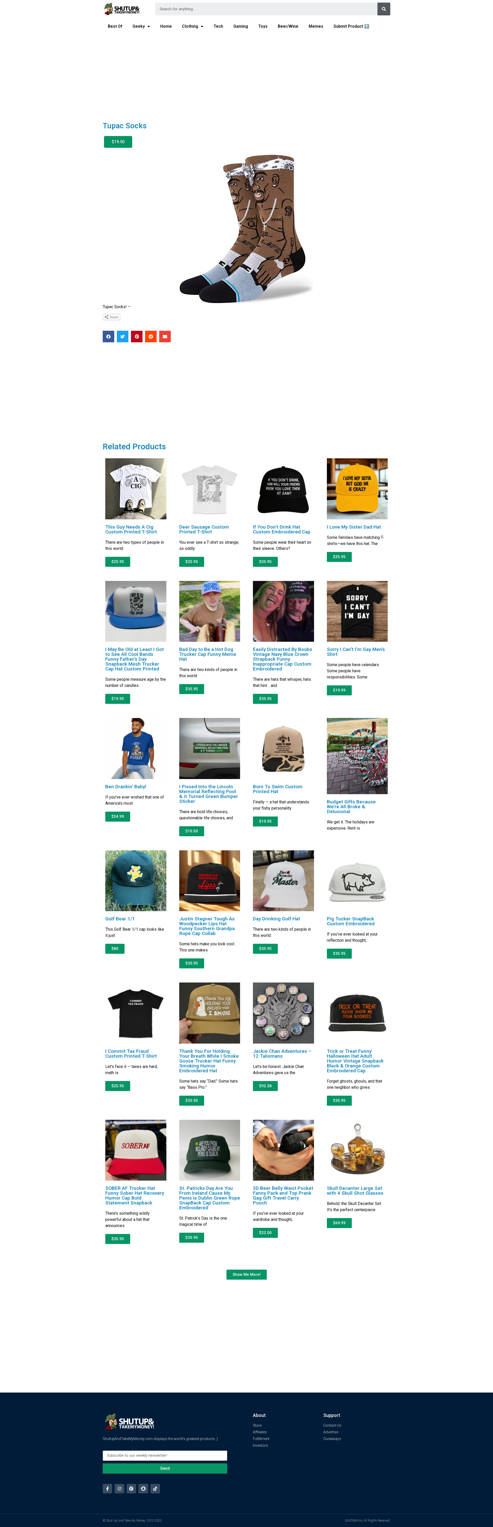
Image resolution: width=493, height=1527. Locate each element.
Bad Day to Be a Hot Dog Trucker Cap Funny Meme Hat (207, 654)
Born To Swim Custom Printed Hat (277, 789)
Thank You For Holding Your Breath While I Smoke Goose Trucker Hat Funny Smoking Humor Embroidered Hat (209, 1061)
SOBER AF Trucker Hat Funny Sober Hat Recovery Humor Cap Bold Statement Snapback (134, 1195)
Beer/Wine (288, 26)
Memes (316, 26)
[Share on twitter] (122, 336)
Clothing (190, 26)
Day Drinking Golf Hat (276, 919)
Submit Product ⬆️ (351, 26)
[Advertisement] (246, 73)
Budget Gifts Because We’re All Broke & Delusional (351, 806)
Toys (263, 26)
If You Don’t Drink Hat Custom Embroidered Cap (281, 529)
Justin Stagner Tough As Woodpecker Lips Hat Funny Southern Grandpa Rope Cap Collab (207, 926)
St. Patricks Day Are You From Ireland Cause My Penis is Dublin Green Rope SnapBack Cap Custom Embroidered (209, 1198)
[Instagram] (119, 1488)
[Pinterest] (131, 1488)
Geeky (138, 26)
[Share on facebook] (108, 336)
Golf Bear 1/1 (120, 919)
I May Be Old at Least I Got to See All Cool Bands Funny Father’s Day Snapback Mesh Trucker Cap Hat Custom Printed (134, 659)
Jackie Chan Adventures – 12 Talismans (282, 1053)
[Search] (383, 9)
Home (166, 26)
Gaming (240, 26)
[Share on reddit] (151, 336)
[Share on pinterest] (137, 336)
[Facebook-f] (107, 1488)
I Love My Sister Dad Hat (354, 527)
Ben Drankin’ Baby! (125, 787)
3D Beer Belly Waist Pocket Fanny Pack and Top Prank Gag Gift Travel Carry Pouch (283, 1195)
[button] (118, 142)
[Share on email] (165, 336)
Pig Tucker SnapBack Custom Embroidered (351, 921)
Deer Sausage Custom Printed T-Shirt (204, 529)
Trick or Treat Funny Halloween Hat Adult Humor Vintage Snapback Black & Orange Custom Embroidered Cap (355, 1061)
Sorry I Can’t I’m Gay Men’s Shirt (356, 651)
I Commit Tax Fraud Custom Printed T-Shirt (131, 1053)
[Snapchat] (143, 1488)
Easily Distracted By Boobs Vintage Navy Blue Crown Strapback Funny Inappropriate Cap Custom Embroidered (282, 659)
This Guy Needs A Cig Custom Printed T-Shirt (131, 529)
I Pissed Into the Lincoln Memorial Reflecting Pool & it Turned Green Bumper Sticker (208, 794)
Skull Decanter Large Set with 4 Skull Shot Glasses (355, 1190)
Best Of (115, 26)
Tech (218, 26)
